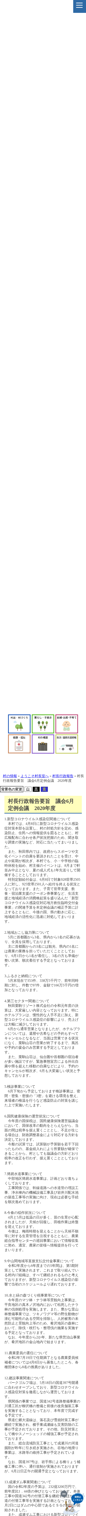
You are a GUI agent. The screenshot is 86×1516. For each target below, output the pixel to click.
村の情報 (10, 776)
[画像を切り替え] (64, 1494)
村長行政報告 (62, 776)
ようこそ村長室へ (35, 776)
